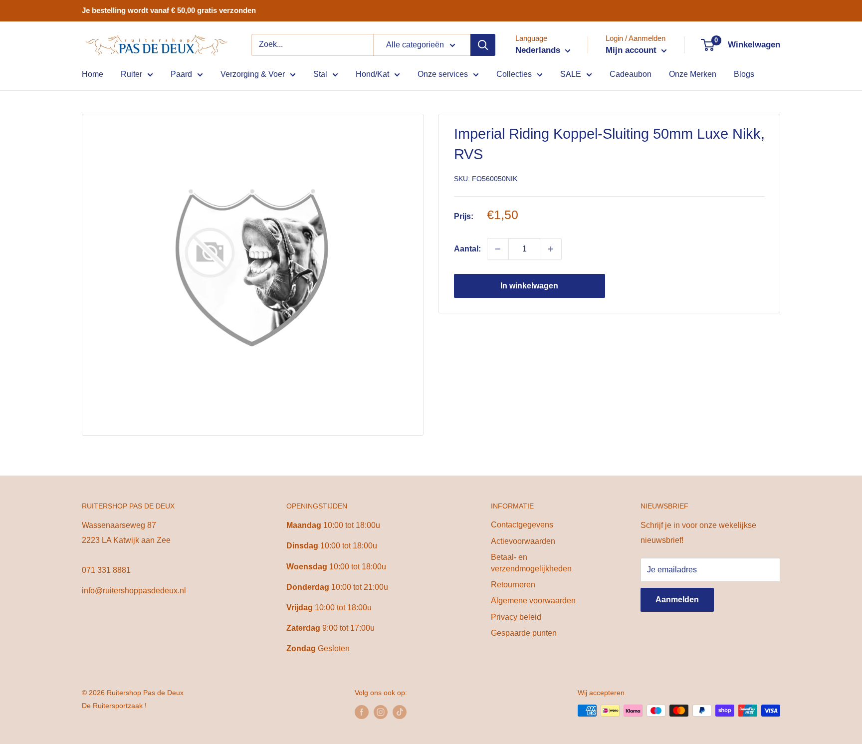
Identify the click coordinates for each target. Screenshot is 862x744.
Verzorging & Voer (252, 74)
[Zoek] (482, 45)
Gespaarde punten (524, 633)
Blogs (744, 74)
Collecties (514, 74)
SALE (570, 74)
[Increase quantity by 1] (550, 249)
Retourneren (513, 584)
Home (92, 74)
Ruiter (131, 74)
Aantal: (467, 249)
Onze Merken (692, 74)
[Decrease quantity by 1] (497, 249)
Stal (320, 74)
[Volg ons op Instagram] (381, 712)
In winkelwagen (529, 285)
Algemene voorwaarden (533, 600)
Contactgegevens (522, 524)
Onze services (443, 74)
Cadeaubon (630, 74)
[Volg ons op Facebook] (362, 712)
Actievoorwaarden (523, 541)
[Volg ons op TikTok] (400, 712)
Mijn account (632, 50)
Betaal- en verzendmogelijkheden (531, 562)
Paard (181, 74)
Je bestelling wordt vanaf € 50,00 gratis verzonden (169, 10)
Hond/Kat (372, 74)
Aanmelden (677, 599)
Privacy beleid (516, 617)
